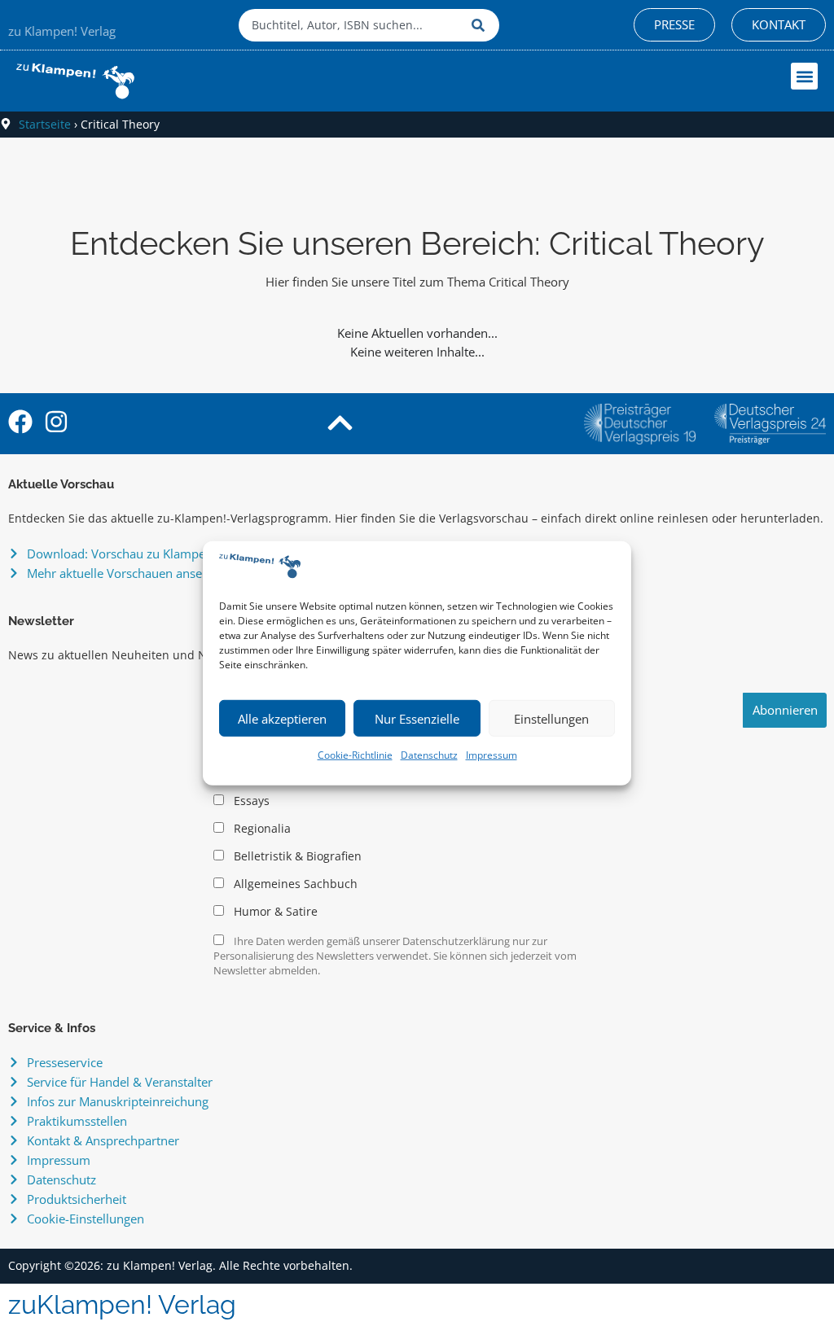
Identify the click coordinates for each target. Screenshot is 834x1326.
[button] (804, 76)
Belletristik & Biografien (296, 856)
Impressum (491, 755)
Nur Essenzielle (417, 719)
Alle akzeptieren (282, 719)
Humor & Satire (274, 911)
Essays (250, 801)
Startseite (45, 124)
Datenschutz (429, 755)
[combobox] (351, 25)
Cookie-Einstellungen (85, 1218)
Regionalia (260, 828)
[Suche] (481, 25)
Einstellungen (551, 719)
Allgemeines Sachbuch (294, 884)
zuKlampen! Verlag (122, 1304)
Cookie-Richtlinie (355, 755)
